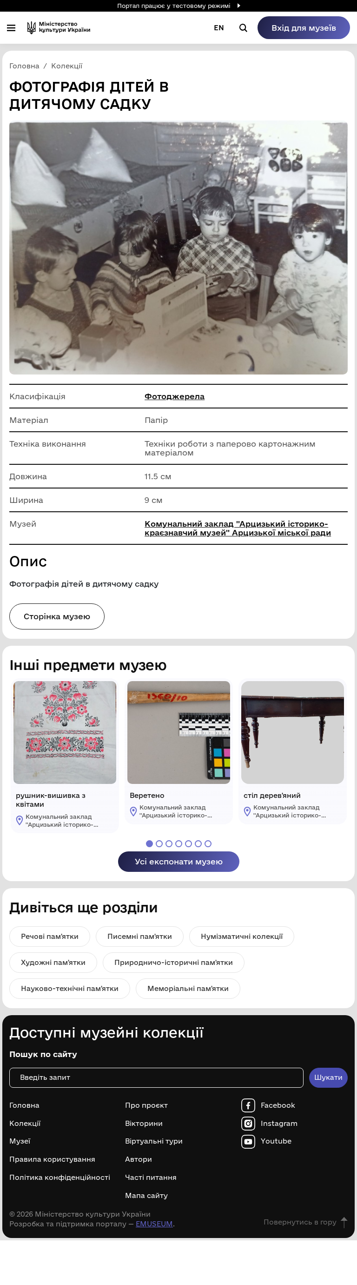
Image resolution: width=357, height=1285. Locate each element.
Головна (24, 1105)
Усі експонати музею (179, 861)
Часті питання (151, 1177)
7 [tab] (208, 843)
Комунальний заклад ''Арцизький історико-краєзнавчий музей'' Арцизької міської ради (238, 528)
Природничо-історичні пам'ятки (173, 962)
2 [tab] (159, 843)
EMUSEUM (154, 1224)
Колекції (24, 1123)
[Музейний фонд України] (59, 27)
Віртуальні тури (154, 1141)
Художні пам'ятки (53, 962)
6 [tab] (198, 843)
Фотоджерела (175, 396)
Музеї (19, 1141)
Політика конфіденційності (59, 1177)
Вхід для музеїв (303, 27)
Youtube (276, 1141)
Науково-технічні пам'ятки (70, 988)
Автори (138, 1159)
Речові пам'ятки (50, 936)
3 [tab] (168, 843)
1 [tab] (149, 843)
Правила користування (52, 1159)
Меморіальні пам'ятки (188, 988)
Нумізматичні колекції (242, 936)
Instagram (279, 1123)
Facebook (278, 1105)
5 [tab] (188, 843)
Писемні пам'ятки (139, 936)
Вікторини (144, 1123)
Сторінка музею (57, 616)
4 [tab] (178, 843)
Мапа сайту (146, 1195)
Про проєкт (146, 1105)
